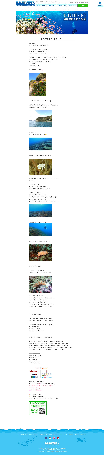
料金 (85, 9)
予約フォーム (41, 383)
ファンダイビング (22, 434)
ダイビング (21, 9)
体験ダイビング (33, 9)
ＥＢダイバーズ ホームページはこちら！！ (41, 386)
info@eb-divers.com (62, 451)
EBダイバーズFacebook (35, 390)
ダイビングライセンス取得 (46, 434)
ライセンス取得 (53, 9)
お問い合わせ (83, 434)
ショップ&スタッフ (68, 434)
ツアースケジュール (44, 9)
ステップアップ (58, 434)
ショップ (77, 9)
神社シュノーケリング (66, 9)
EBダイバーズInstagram (35, 388)
